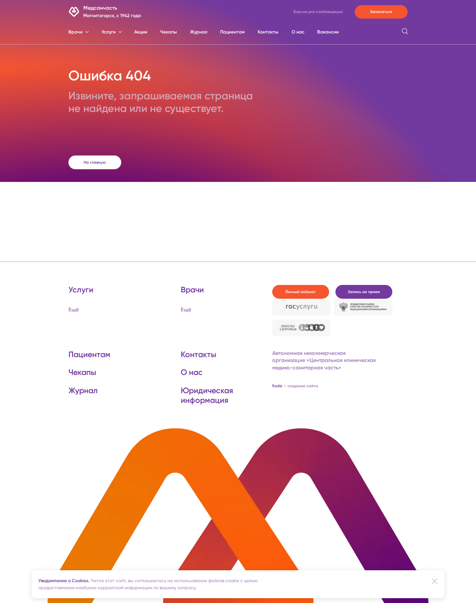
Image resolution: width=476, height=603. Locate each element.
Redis (295, 386)
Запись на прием (364, 291)
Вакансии (328, 32)
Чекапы (168, 32)
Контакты (268, 32)
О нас (298, 32)
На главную (95, 162)
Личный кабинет (300, 291)
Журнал (199, 32)
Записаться (381, 11)
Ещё (73, 310)
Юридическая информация (207, 395)
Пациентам (232, 32)
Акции (140, 32)
